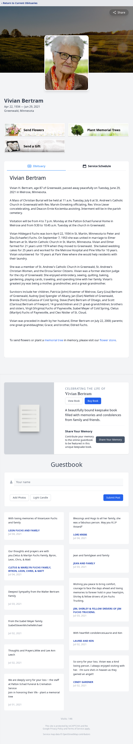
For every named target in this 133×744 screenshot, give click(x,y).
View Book (74, 400)
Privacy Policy (56, 728)
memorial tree (54, 340)
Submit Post (113, 497)
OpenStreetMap (70, 734)
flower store (108, 340)
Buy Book (93, 400)
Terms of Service (76, 728)
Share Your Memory (110, 439)
